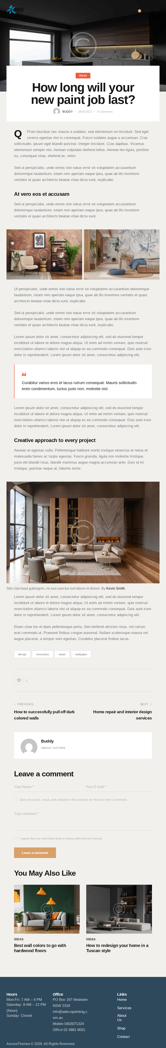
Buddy (47, 741)
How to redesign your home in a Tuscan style (117, 948)
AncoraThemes (18, 1044)
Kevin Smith (115, 588)
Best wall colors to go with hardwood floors (40, 948)
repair (62, 654)
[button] (157, 9)
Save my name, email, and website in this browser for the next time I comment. (73, 799)
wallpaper (81, 654)
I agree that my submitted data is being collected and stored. (61, 838)
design (22, 654)
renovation (42, 654)
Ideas (83, 75)
